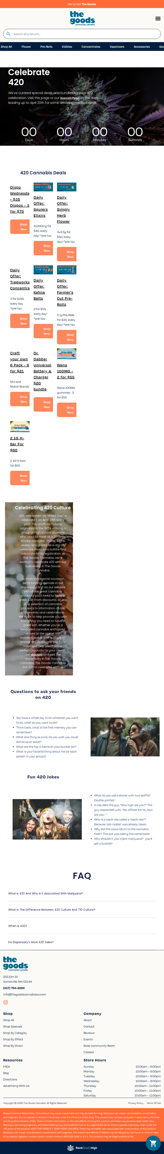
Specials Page (69, 98)
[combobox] (85, 34)
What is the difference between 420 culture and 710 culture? (51, 910)
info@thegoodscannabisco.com (24, 994)
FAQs (6, 1066)
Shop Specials (12, 1026)
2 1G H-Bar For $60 (17, 444)
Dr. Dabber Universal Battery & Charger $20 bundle (43, 371)
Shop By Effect (13, 1039)
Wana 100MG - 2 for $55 (66, 371)
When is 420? (17, 926)
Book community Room (99, 1045)
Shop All (8, 1020)
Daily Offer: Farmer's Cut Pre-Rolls (65, 292)
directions (36, 654)
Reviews (89, 1033)
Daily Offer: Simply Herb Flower (63, 209)
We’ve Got (82, 4)
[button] (158, 18)
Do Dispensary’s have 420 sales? (31, 942)
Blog (6, 1073)
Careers (89, 1052)
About (88, 1020)
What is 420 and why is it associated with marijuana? (45, 893)
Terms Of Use (154, 1102)
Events (88, 1039)
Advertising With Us (16, 1085)
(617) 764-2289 (14, 988)
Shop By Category (15, 1033)
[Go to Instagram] (5, 1002)
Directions (10, 1079)
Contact (89, 1026)
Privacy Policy (135, 1102)
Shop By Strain (13, 1045)
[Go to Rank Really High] (82, 1148)
